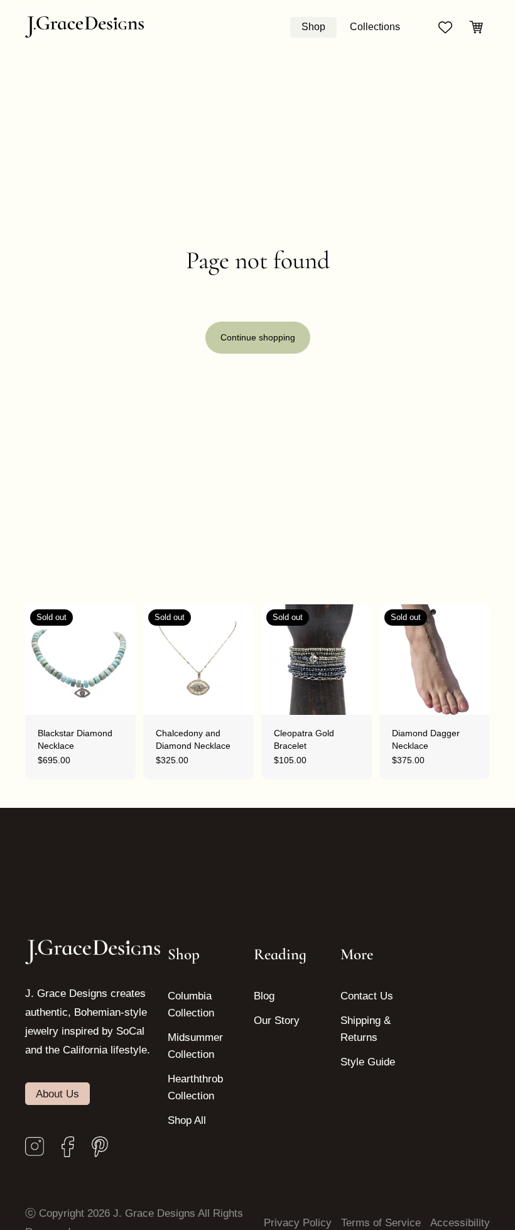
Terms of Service (381, 1223)
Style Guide (367, 1062)
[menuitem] (313, 27)
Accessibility (460, 1223)
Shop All (187, 1120)
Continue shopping (257, 337)
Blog (264, 996)
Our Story (277, 1020)
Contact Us (366, 996)
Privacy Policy (298, 1223)
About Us (57, 1093)
